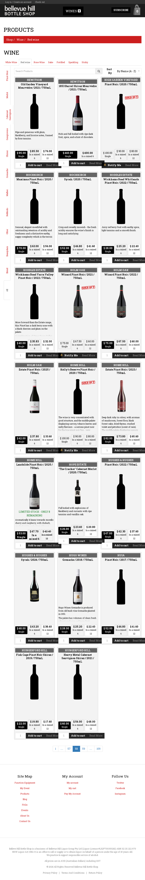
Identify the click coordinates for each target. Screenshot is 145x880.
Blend (7, 271)
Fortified (61, 62)
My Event (25, 788)
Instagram (120, 793)
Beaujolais (7, 251)
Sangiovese (7, 134)
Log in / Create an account (18, 2)
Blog (25, 799)
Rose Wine (39, 62)
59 (83, 748)
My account (72, 782)
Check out (40, 2)
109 (98, 748)
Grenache (7, 173)
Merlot (7, 95)
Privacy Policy (50, 872)
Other (7, 231)
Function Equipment (24, 782)
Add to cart (35, 165)
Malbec (7, 192)
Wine (20, 39)
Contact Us (24, 821)
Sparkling (73, 62)
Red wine (33, 39)
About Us (24, 815)
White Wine (11, 62)
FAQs (25, 804)
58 (76, 748)
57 (69, 748)
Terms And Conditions (73, 872)
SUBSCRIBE (121, 10)
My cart (72, 788)
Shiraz (7, 153)
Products (24, 793)
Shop (9, 39)
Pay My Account (72, 793)
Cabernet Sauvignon (8, 114)
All (7, 290)
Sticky (85, 62)
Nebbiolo (7, 212)
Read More (52, 165)
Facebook (120, 788)
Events (24, 810)
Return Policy (95, 872)
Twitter (120, 782)
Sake (50, 62)
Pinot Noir (7, 76)
